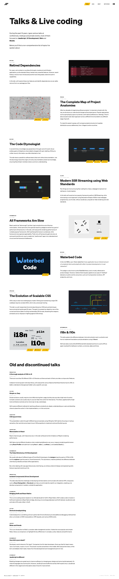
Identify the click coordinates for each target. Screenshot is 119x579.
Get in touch (7, 575)
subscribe (15, 575)
